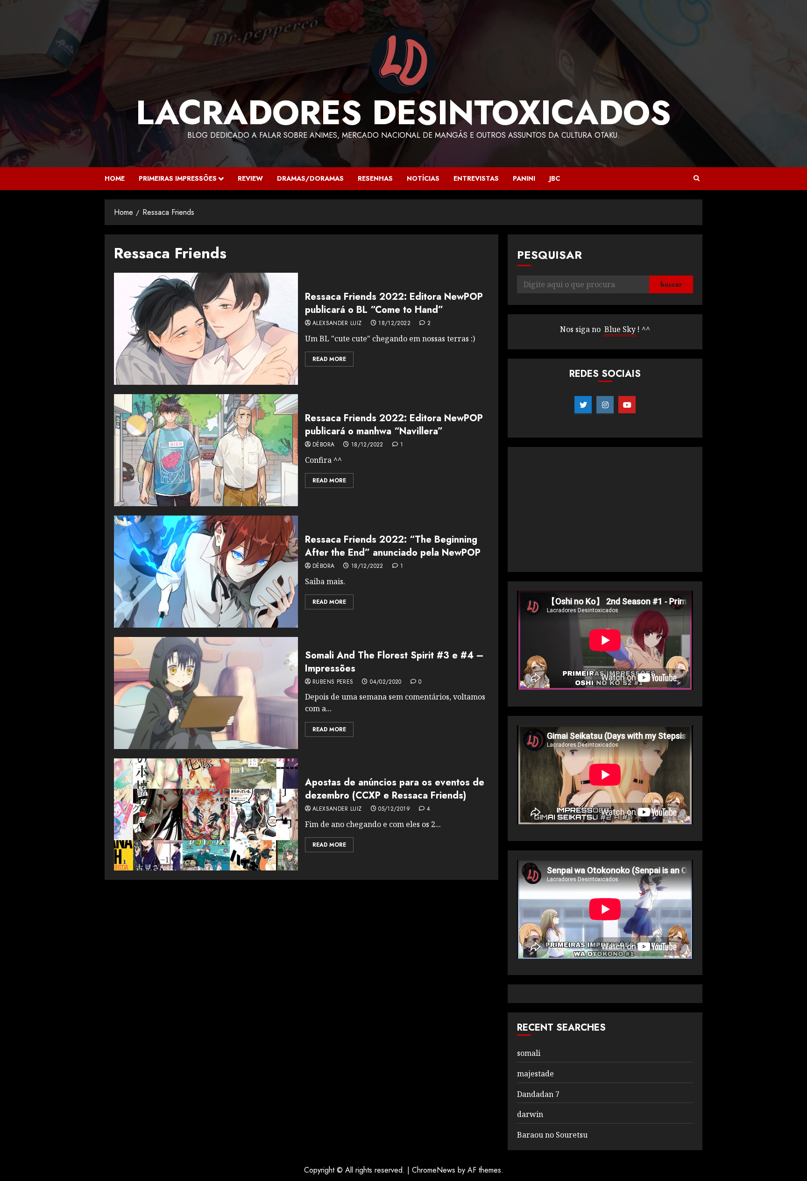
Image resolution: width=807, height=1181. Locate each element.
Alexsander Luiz (336, 323)
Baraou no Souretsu (552, 1135)
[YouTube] (627, 405)
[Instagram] (605, 405)
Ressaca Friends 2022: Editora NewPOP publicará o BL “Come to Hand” (394, 303)
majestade (535, 1073)
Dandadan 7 (538, 1094)
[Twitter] (583, 405)
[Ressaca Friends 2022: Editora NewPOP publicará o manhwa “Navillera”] (206, 450)
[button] (696, 178)
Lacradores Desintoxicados (403, 112)
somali (528, 1053)
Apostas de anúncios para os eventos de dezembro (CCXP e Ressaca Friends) (394, 789)
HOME (115, 178)
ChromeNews (433, 1170)
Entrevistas (476, 178)
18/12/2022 (394, 323)
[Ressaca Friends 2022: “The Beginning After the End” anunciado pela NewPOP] (206, 572)
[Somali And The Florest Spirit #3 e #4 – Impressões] (206, 693)
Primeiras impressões (178, 178)
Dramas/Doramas (310, 178)
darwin (530, 1114)
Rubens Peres (332, 682)
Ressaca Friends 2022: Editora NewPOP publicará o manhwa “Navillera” (394, 424)
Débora (323, 445)
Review (250, 178)
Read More (329, 359)
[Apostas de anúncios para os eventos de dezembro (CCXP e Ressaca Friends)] (206, 814)
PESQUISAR (549, 255)
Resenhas (375, 178)
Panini (524, 178)
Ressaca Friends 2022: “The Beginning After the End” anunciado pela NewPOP (393, 546)
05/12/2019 (394, 809)
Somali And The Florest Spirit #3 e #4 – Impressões (394, 662)
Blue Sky (620, 329)
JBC (554, 178)
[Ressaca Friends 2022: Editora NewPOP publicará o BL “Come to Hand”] (206, 329)
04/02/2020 (386, 682)
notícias (423, 178)
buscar (671, 284)
